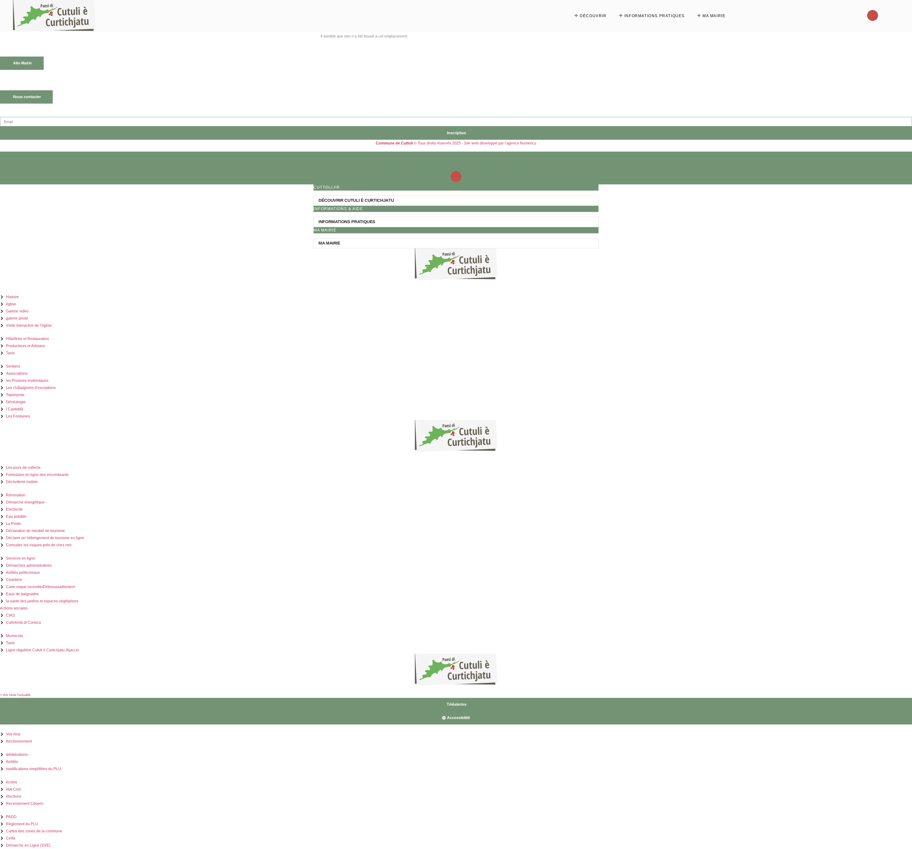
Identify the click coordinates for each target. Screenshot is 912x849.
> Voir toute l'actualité (15, 695)
